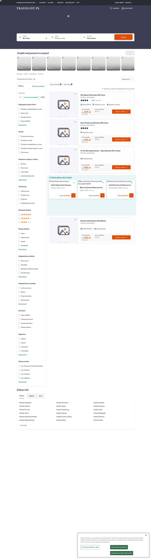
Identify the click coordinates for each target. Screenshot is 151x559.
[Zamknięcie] (146, 535)
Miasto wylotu (23, 361)
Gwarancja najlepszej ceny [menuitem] (26, 2)
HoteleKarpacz (99, 406)
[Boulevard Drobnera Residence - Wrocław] (63, 230)
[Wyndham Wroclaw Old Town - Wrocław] (63, 104)
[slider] (23, 97)
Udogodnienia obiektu (26, 256)
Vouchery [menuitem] (42, 2)
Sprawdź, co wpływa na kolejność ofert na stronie (119, 89)
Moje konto (129, 8)
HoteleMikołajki (99, 413)
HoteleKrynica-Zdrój (64, 417)
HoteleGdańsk (24, 406)
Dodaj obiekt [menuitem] (119, 2)
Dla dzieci (21, 311)
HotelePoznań (24, 410)
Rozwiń (24, 425)
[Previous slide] (51, 104)
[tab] (59, 116)
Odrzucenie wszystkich (119, 547)
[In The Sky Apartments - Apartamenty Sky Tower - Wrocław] (63, 160)
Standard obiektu (24, 210)
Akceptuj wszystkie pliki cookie (121, 553)
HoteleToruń (24, 413)
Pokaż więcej (22, 125)
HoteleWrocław (62, 403)
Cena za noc (21, 93)
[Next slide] (75, 104)
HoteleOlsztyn (98, 417)
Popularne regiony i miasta (28, 159)
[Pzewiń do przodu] (128, 53)
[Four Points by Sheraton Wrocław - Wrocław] (63, 132)
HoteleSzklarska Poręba (28, 417)
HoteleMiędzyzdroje (26, 420)
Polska (26, 74)
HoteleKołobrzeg (62, 410)
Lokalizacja (22, 187)
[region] (63, 104)
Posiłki (20, 132)
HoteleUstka (98, 420)
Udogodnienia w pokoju (27, 283)
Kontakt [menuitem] (128, 2)
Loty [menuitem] (78, 2)
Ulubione (116, 8)
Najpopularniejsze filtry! (27, 105)
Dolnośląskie (32, 74)
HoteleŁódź (97, 410)
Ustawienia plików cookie (90, 547)
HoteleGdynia (61, 413)
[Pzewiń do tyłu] (132, 53)
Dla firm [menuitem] (50, 2)
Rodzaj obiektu (23, 229)
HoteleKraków (98, 403)
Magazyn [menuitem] (60, 2)
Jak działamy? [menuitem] (70, 2)
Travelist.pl (19, 74)
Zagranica (22, 334)
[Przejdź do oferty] (73, 195)
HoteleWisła (61, 420)
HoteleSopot (61, 406)
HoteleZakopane (25, 403)
